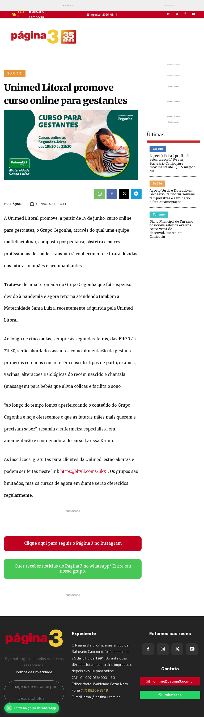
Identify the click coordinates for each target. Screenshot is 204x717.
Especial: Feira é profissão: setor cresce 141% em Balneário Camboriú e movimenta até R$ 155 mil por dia (172, 163)
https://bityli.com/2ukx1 (84, 471)
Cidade (158, 149)
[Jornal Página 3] (43, 36)
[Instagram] (168, 14)
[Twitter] (177, 14)
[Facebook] (185, 14)
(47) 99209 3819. (95, 690)
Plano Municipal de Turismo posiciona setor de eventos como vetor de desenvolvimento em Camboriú (171, 229)
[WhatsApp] (99, 194)
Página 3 (16, 204)
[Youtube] (193, 14)
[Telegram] (136, 194)
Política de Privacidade (34, 672)
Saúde (14, 73)
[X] (124, 194)
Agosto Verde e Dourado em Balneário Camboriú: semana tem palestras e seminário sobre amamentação (172, 196)
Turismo (159, 214)
